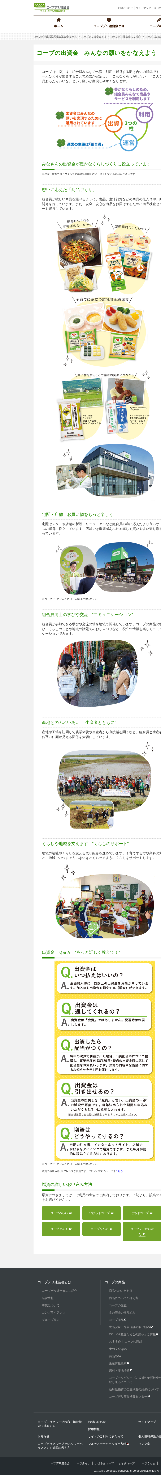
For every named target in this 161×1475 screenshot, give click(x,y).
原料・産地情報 (119, 1370)
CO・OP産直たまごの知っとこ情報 (132, 1334)
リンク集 (144, 1443)
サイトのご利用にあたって (105, 1436)
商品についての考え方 (123, 1298)
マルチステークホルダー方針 (107, 1443)
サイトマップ (143, 8)
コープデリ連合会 (59, 1463)
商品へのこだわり (120, 1290)
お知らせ (43, 1436)
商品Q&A (115, 1356)
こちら (119, 1171)
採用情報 (94, 1429)
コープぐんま (147, 1463)
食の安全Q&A (118, 1348)
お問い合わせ (125, 8)
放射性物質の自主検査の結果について (134, 1389)
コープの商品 (115, 1282)
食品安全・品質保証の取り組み (129, 1327)
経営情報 (48, 1298)
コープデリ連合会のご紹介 (125, 36)
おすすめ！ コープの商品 (125, 1341)
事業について (51, 1305)
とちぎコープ (126, 1463)
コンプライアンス (53, 1312)
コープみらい (82, 1463)
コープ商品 (116, 1320)
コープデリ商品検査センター (128, 1396)
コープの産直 (118, 1305)
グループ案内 (51, 1320)
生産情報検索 (118, 1363)
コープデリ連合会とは (93, 36)
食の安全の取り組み (122, 1312)
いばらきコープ (104, 1463)
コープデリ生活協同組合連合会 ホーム (55, 36)
